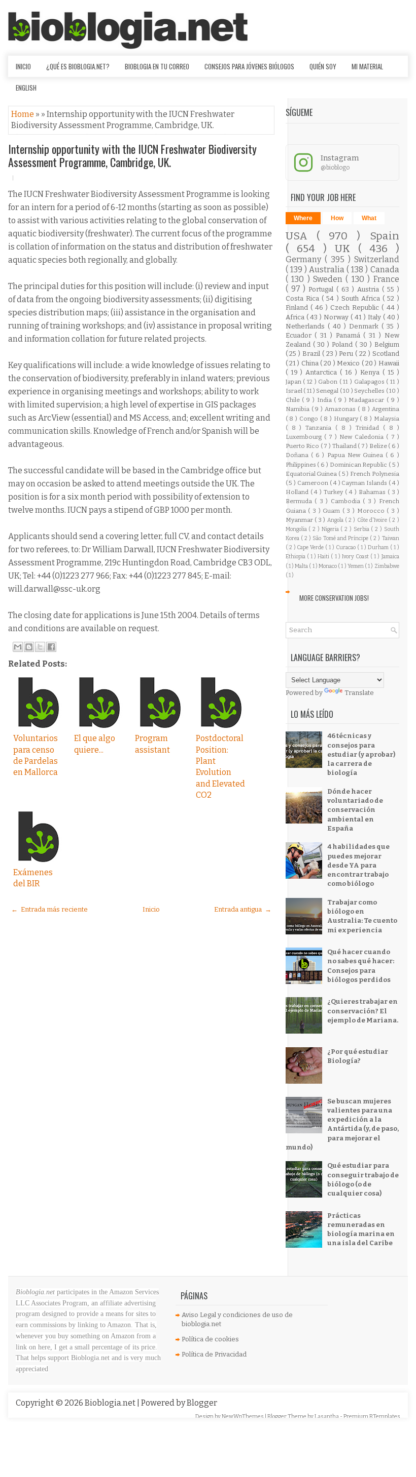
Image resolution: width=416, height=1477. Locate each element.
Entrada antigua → (242, 909)
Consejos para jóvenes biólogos (249, 66)
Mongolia (297, 529)
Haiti (324, 556)
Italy (375, 317)
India (325, 399)
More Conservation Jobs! (334, 598)
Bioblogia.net (111, 1403)
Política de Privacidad (214, 1354)
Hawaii (388, 363)
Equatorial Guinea (312, 473)
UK (346, 248)
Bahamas (373, 492)
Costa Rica (304, 298)
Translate (359, 692)
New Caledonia (362, 436)
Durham (379, 547)
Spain (384, 236)
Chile (294, 399)
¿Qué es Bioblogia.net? (78, 66)
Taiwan (390, 538)
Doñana (298, 455)
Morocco (372, 510)
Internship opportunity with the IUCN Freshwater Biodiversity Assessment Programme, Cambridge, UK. (132, 155)
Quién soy (322, 66)
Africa (296, 317)
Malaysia (386, 418)
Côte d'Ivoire (373, 520)
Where (303, 218)
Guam (332, 510)
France (386, 279)
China (310, 363)
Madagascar (368, 399)
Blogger (202, 1403)
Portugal (322, 289)
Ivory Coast (356, 556)
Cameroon (313, 482)
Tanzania (320, 427)
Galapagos (370, 381)
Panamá (350, 335)
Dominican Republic (359, 464)
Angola (336, 520)
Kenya (371, 372)
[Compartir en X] (40, 647)
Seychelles (370, 390)
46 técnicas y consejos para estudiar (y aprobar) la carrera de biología (361, 754)
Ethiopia (296, 556)
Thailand (345, 445)
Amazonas (341, 409)
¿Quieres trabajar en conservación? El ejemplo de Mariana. (362, 1010)
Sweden (329, 279)
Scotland (385, 353)
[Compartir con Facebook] (51, 647)
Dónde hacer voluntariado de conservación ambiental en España (355, 810)
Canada (384, 269)
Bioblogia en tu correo (157, 66)
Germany (305, 259)
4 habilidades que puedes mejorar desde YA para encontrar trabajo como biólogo (358, 865)
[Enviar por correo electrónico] (18, 647)
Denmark (365, 326)
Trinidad (369, 427)
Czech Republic (356, 307)
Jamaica (390, 556)
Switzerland (376, 259)
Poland (343, 344)
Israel (294, 390)
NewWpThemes (243, 1416)
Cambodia (347, 501)
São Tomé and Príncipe (341, 538)
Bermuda (300, 501)
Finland (298, 307)
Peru (347, 353)
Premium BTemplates (371, 1416)
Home (23, 114)
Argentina (385, 409)
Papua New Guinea (356, 455)
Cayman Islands (365, 482)
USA (301, 236)
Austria (369, 289)
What (369, 218)
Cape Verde (311, 547)
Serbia (362, 529)
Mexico (349, 363)
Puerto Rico (303, 445)
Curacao (346, 547)
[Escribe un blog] (29, 647)
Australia (327, 269)
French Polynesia (374, 473)
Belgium (386, 344)
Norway (337, 317)
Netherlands (307, 326)
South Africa (362, 298)
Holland (298, 492)
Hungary (347, 418)
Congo (309, 418)
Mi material (367, 66)
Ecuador (300, 335)
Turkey (334, 492)
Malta (302, 566)
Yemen (356, 566)
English (26, 88)
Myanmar (300, 519)
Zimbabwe (386, 566)
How (337, 218)
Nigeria (331, 529)
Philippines (302, 464)
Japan (294, 381)
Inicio (23, 66)
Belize (379, 445)
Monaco (328, 566)
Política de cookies (210, 1339)
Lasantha (327, 1416)
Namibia (298, 409)
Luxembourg (305, 436)
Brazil (312, 353)
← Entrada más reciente (49, 909)
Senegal (327, 390)
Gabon (328, 381)
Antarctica (322, 372)
